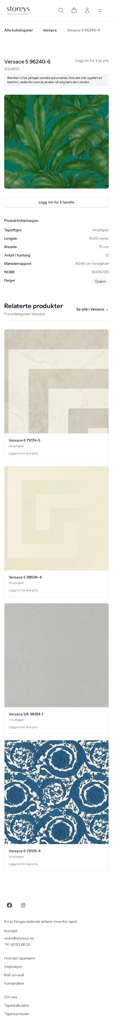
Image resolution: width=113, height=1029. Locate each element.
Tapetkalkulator (16, 1005)
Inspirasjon (13, 966)
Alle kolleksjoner (18, 30)
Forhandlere (14, 983)
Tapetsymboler (16, 1013)
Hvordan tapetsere (19, 958)
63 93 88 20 (20, 944)
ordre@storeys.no (19, 938)
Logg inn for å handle (56, 202)
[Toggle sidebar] (100, 10)
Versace (50, 30)
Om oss (10, 997)
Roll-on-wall (14, 975)
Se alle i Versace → (92, 309)
